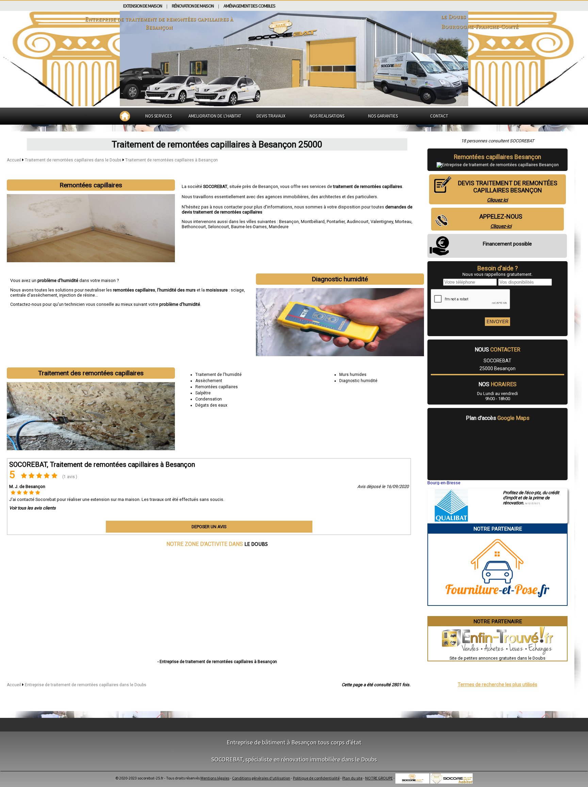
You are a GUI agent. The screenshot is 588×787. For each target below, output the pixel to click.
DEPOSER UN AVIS (209, 526)
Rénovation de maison (193, 6)
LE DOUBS (256, 543)
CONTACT (439, 116)
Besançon (289, 221)
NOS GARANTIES (383, 116)
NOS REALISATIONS (327, 116)
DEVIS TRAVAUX (271, 116)
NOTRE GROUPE (379, 778)
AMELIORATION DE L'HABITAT (215, 116)
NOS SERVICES (158, 116)
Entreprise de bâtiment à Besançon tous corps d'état (294, 742)
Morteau (403, 221)
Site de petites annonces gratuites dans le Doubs (497, 658)
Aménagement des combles (249, 6)
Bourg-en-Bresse (443, 482)
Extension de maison (142, 6)
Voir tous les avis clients (32, 507)
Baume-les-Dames (249, 226)
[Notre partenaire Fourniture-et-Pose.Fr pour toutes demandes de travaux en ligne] (497, 602)
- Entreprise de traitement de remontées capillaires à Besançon (217, 661)
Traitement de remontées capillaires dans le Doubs (73, 160)
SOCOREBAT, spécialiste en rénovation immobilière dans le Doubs (294, 759)
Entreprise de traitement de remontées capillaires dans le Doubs (85, 684)
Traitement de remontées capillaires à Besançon (171, 160)
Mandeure (279, 226)
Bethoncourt (194, 226)
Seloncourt (218, 226)
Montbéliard (313, 221)
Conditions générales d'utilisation (261, 778)
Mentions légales (214, 778)
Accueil (14, 160)
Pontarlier (336, 221)
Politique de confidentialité (316, 778)
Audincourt (358, 221)
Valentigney (382, 221)
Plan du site (352, 778)
